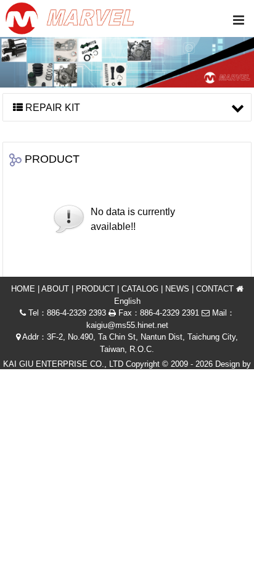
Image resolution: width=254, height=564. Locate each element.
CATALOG (139, 288)
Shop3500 (105, 376)
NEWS (177, 288)
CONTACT (215, 288)
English (127, 301)
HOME (23, 288)
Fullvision (151, 376)
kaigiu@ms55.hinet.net (127, 325)
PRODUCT (95, 288)
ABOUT (55, 288)
